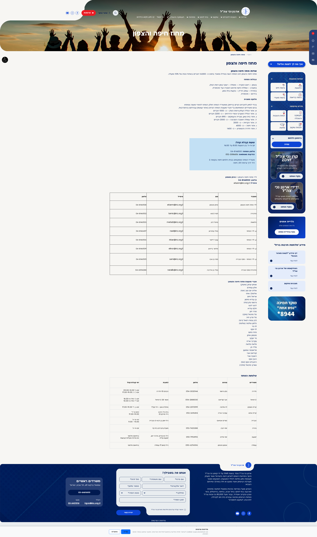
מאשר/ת (115, 532)
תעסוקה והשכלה (176, 17)
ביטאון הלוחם (295, 138)
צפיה (286, 144)
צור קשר (160, 17)
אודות (243, 17)
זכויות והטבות (296, 79)
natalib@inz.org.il (175, 270)
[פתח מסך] (5, 60)
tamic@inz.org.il (175, 214)
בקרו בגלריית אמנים (286, 232)
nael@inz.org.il (176, 231)
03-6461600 (84, 493)
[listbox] (164, 493)
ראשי (249, 55)
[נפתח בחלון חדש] (313, 60)
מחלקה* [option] (180, 493)
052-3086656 (232, 155)
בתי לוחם (204, 17)
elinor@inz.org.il (176, 249)
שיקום (215, 17)
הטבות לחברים (229, 17)
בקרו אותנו (295, 176)
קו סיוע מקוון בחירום (145, 17)
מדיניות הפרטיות (158, 521)
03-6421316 (73, 503)
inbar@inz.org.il (176, 240)
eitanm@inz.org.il (242, 183)
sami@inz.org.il (176, 259)
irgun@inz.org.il (92, 503)
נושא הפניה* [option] (133, 493)
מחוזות (192, 17)
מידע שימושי (296, 106)
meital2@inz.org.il (175, 222)
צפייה (126, 532)
